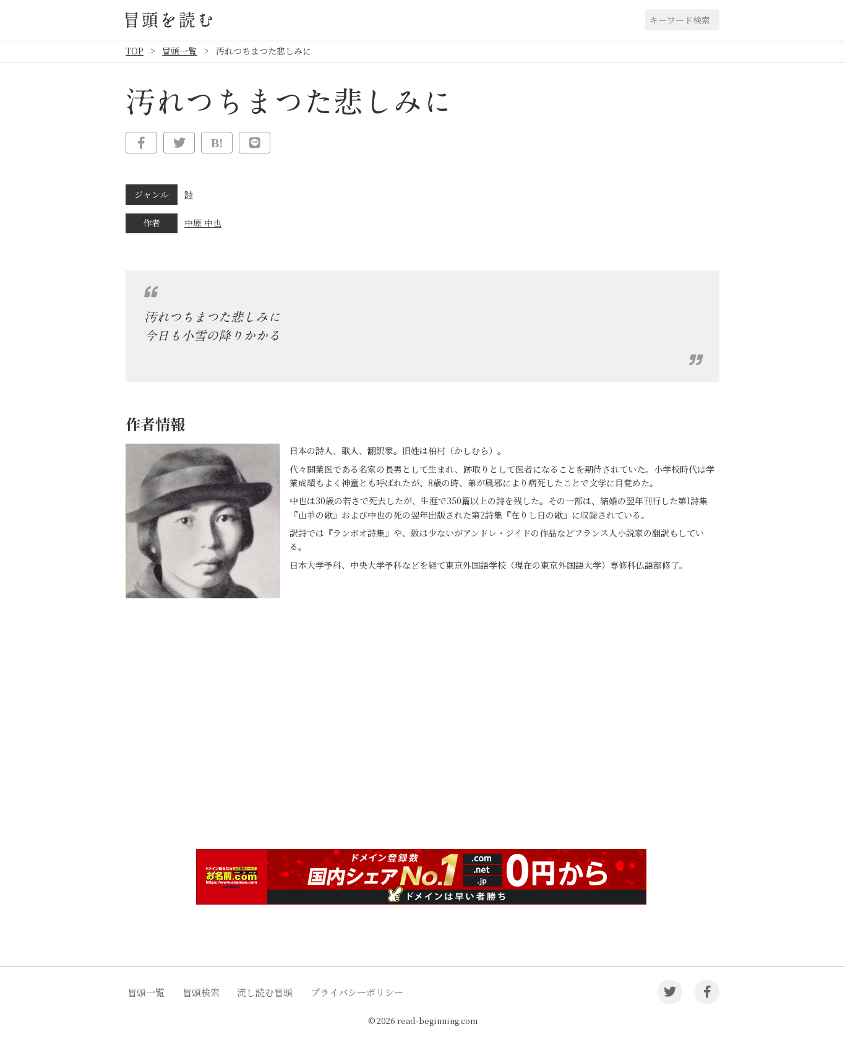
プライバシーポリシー (357, 992)
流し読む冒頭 (265, 992)
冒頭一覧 (179, 51)
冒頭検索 (201, 992)
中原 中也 (202, 223)
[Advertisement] (422, 743)
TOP (135, 51)
